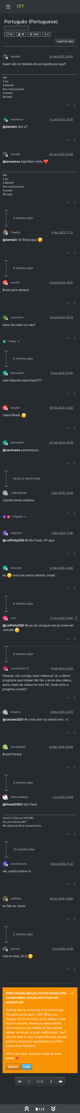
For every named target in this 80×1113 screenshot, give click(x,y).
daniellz (15, 56)
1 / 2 (40, 1081)
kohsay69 (17, 373)
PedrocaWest (19, 797)
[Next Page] (51, 1082)
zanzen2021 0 (20, 668)
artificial (16, 898)
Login (26, 1066)
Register (13, 1066)
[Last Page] (60, 1082)
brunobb (16, 568)
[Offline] (7, 56)
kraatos (15, 711)
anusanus (17, 119)
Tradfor (15, 232)
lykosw (15, 948)
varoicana (17, 317)
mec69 (15, 282)
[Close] (72, 993)
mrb (13, 618)
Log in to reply (65, 41)
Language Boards (18, 28)
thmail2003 (18, 746)
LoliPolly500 (18, 492)
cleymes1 (16, 533)
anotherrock (19, 863)
